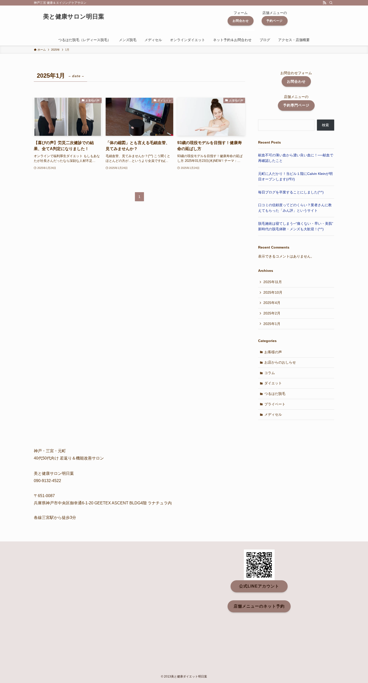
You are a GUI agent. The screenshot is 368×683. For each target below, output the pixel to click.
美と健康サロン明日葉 (73, 17)
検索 (325, 125)
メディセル (273, 414)
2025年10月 (272, 292)
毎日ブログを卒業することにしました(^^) (291, 192)
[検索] (331, 3)
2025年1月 (271, 324)
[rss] (324, 3)
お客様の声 (273, 352)
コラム (269, 373)
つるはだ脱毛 (274, 394)
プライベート (274, 404)
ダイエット (273, 383)
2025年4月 (271, 303)
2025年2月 (271, 313)
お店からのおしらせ (280, 362)
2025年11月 (272, 282)
